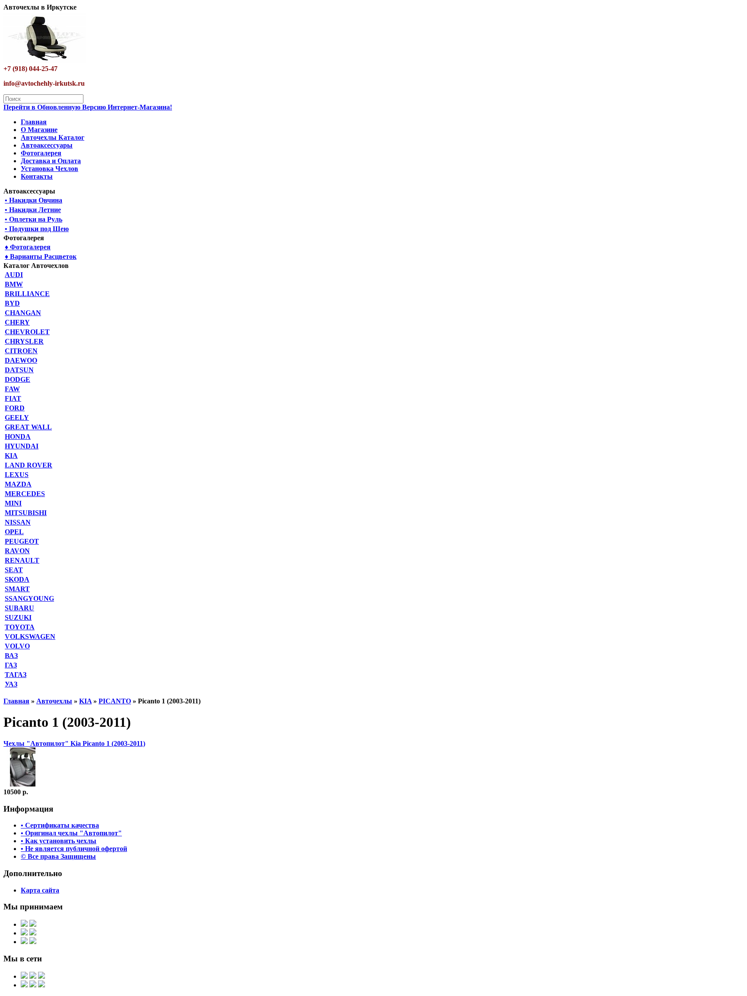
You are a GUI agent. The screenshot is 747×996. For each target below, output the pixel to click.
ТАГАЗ (15, 674)
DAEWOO (21, 360)
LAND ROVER (28, 465)
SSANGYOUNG (29, 598)
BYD (12, 303)
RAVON (17, 550)
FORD (15, 408)
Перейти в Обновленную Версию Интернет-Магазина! (87, 107)
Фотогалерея (41, 153)
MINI (13, 503)
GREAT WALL (28, 427)
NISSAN (18, 522)
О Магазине (39, 129)
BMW (14, 284)
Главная (34, 122)
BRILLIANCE (27, 293)
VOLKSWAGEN (30, 636)
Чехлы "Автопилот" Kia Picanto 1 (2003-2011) (74, 743)
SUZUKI (18, 617)
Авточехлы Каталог (52, 137)
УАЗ (11, 684)
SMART (17, 589)
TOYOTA (20, 627)
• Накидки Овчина (33, 200)
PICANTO (115, 701)
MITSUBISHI (26, 512)
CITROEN (21, 351)
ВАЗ (11, 655)
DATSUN (19, 370)
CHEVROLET (27, 331)
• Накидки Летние (33, 209)
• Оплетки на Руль (33, 219)
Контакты (37, 176)
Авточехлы (54, 701)
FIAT (13, 398)
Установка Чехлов (49, 168)
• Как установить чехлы (58, 841)
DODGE (17, 379)
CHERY (17, 322)
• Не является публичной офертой (74, 848)
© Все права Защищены (58, 856)
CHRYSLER (24, 341)
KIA (11, 455)
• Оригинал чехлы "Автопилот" (71, 833)
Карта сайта (40, 890)
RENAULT (22, 560)
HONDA (18, 436)
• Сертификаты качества (60, 825)
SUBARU (19, 608)
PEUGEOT (22, 541)
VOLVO (17, 646)
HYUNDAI (21, 446)
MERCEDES (25, 493)
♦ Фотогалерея (28, 247)
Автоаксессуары (47, 145)
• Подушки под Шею (37, 228)
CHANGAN (23, 312)
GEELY (17, 417)
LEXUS (17, 474)
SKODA (17, 579)
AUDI (14, 274)
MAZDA (18, 484)
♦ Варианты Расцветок (41, 256)
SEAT (14, 570)
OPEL (14, 531)
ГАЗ (11, 665)
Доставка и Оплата (51, 160)
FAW (12, 389)
